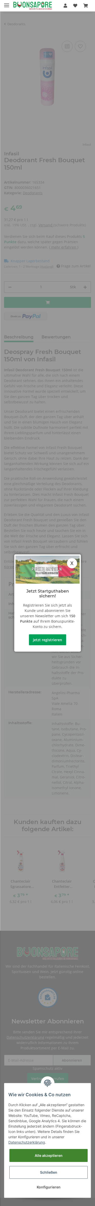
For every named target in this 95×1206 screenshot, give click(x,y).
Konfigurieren (49, 1187)
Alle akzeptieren (49, 1155)
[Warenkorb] (85, 6)
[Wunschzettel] (75, 6)
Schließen (48, 1172)
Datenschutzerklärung (26, 1142)
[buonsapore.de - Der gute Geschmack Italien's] (32, 5)
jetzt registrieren (47, 639)
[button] (65, 6)
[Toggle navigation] (6, 3)
